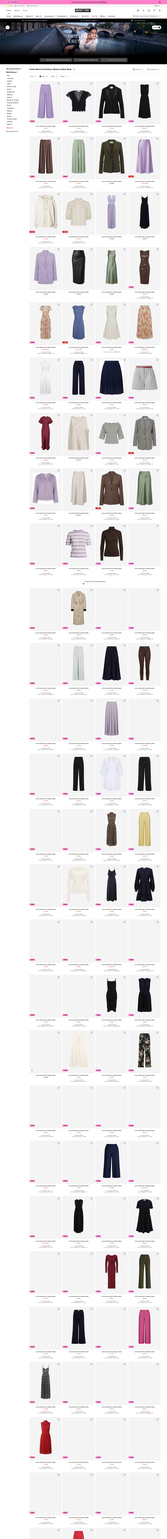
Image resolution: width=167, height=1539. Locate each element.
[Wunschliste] (154, 10)
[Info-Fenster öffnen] (159, 2)
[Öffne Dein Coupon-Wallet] (138, 10)
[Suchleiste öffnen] (133, 16)
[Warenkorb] (159, 10)
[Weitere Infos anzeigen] (45, 133)
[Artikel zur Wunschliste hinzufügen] (58, 84)
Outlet (10, 5)
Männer (17, 10)
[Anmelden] (143, 10)
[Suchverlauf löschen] (159, 16)
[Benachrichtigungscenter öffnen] (149, 10)
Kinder (25, 10)
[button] (138, 69)
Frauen (8, 10)
